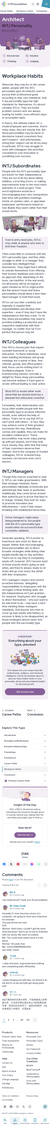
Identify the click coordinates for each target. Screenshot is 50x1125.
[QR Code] (30, 1106)
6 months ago (18, 908)
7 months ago (18, 958)
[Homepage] (14, 4)
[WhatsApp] (39, 864)
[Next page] (35, 1020)
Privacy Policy (32, 1096)
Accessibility (7, 1100)
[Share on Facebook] (4, 864)
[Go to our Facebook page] (11, 1106)
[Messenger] (32, 864)
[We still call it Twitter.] (11, 864)
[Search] (33, 4)
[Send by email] (25, 864)
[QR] (46, 864)
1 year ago (17, 994)
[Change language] (38, 4)
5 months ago (18, 895)
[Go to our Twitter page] (23, 1106)
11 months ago (18, 975)
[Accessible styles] (45, 1106)
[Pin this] (18, 864)
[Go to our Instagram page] (17, 1106)
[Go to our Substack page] (5, 1106)
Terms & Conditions (10, 1096)
